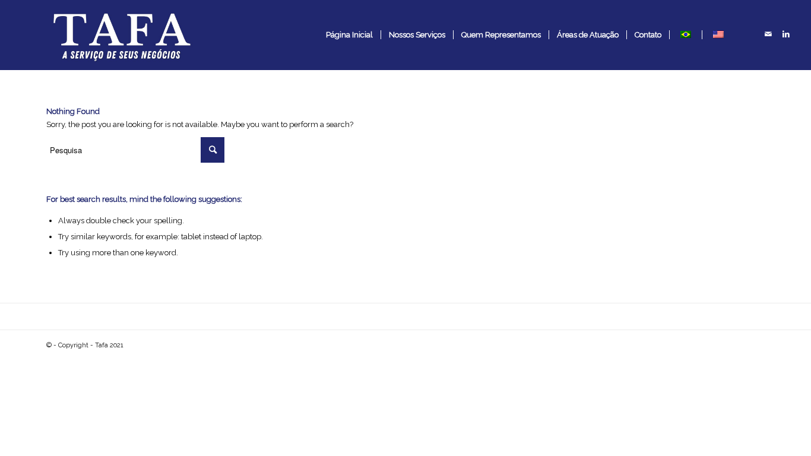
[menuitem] (349, 35)
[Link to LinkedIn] (786, 34)
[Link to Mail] (768, 34)
